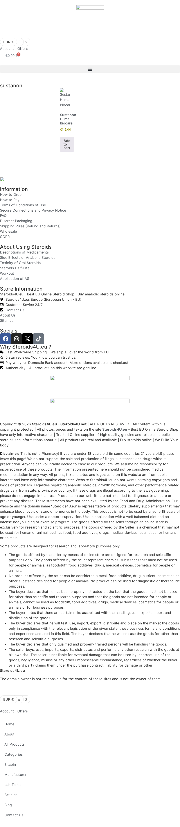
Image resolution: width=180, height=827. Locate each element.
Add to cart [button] (66, 144)
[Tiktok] (38, 338)
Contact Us (13, 815)
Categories (13, 754)
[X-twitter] (27, 338)
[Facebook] (5, 338)
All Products (14, 744)
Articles (10, 795)
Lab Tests (12, 784)
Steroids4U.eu (114, 429)
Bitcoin (10, 764)
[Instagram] (16, 338)
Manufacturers (16, 774)
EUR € (8, 42)
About (9, 734)
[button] (90, 69)
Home (9, 724)
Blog (8, 805)
